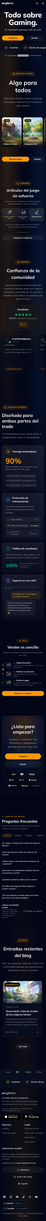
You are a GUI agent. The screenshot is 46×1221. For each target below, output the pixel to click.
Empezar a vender (23, 693)
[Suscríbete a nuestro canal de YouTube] (36, 1196)
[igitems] (7, 3)
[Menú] (43, 3)
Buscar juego (15, 159)
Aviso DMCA (30, 1142)
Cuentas (7, 835)
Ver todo (23, 1046)
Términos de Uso (32, 1128)
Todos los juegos (9, 1133)
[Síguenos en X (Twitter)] (29, 1196)
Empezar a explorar (23, 238)
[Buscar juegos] (37, 3)
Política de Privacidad (34, 1133)
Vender (34, 38)
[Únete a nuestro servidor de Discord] (17, 1196)
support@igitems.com (26, 1163)
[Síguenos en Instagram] (10, 1196)
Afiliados (5, 1128)
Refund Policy (30, 1137)
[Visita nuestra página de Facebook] (4, 1196)
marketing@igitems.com (11, 1111)
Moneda (18, 835)
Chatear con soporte (34, 911)
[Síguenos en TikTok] (23, 1196)
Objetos (29, 835)
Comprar (13, 38)
